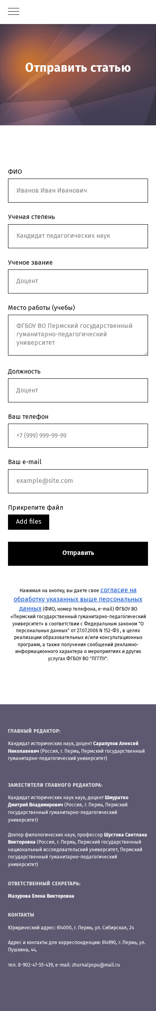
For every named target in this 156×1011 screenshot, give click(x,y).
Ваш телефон (28, 619)
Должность (24, 574)
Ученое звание (30, 465)
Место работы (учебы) (41, 510)
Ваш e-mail (25, 664)
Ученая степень (31, 419)
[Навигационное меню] (13, 12)
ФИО (15, 374)
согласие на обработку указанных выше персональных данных (78, 801)
